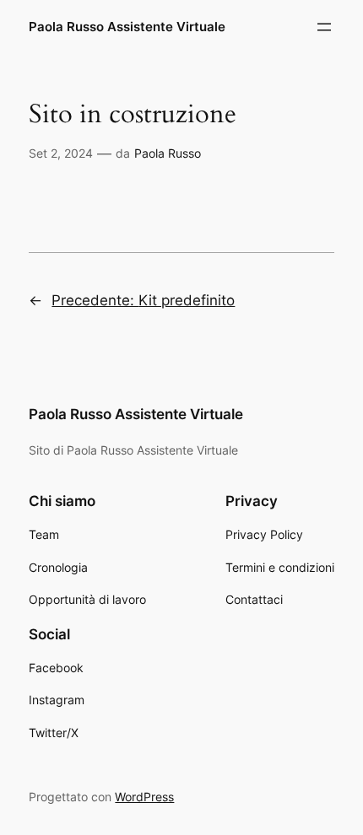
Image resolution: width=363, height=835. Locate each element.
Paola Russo (167, 153)
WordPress (144, 796)
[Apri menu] (324, 27)
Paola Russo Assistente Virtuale (127, 27)
